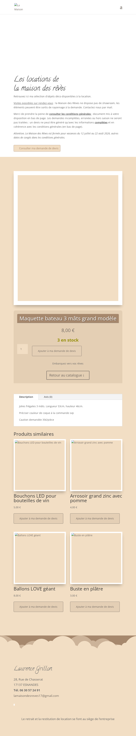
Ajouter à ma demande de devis (57, 351)
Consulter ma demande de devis (38, 148)
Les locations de (36, 79)
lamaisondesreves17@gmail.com (36, 696)
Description (26, 396)
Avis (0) (48, 396)
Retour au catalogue (65, 375)
